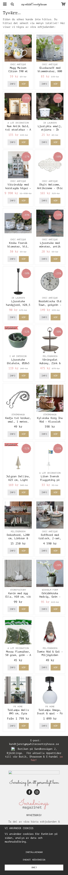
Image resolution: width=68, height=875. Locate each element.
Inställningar (34, 852)
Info (12, 84)
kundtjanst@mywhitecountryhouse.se (34, 744)
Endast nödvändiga (34, 859)
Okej (34, 867)
